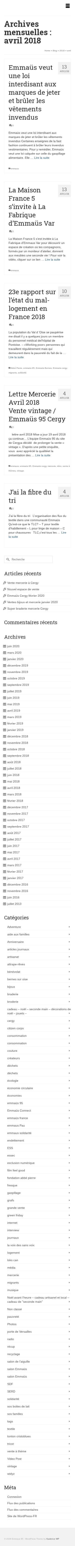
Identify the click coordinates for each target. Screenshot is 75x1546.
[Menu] (67, 6)
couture (12, 1050)
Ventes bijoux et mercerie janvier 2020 (32, 602)
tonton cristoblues (19, 1436)
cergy (11, 1020)
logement (13, 1252)
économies (14, 1095)
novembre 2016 (17, 891)
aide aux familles (18, 934)
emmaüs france (17, 1118)
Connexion (14, 1496)
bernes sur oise (17, 979)
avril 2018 (13, 788)
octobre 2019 (16, 678)
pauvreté (13, 1316)
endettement (15, 1140)
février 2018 (15, 800)
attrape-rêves (16, 964)
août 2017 (14, 833)
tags (10, 1421)
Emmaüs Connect (19, 1110)
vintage (20, 471)
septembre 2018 (18, 755)
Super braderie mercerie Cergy (27, 608)
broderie (12, 1001)
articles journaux (18, 949)
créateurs (13, 1058)
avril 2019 (13, 710)
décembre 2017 (17, 807)
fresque (12, 1185)
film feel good (16, 1170)
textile (11, 1428)
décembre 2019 (17, 665)
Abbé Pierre (16, 368)
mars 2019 (14, 717)
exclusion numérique (21, 1163)
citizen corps (15, 1028)
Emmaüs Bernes (44, 368)
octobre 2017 (16, 820)
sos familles (15, 1414)
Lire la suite (41, 157)
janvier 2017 (15, 878)
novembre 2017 (17, 813)
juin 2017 (13, 845)
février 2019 (15, 723)
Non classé (14, 1309)
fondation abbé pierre (21, 1177)
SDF (10, 1384)
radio (10, 1339)
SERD (11, 1391)
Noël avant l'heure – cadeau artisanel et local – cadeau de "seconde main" (38, 1299)
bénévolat (13, 971)
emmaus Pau (16, 1125)
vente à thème (16, 1451)
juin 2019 (13, 697)
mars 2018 (14, 794)
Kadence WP (52, 1539)
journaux (13, 1237)
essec (11, 1155)
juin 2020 (13, 646)
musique (13, 1290)
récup (11, 1346)
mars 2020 (14, 652)
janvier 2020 (15, 659)
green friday (15, 1215)
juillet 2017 (14, 839)
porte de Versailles (19, 1331)
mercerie (52, 466)
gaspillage (14, 1192)
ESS (10, 1148)
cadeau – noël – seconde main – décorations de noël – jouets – (39, 1011)
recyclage (13, 1354)
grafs (10, 1200)
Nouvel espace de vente (23, 589)
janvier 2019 (15, 730)
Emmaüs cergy (60, 368)
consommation (17, 1035)
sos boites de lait (18, 1406)
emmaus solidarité (19, 1133)
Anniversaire (15, 941)
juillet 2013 (14, 903)
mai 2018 (13, 781)
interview (13, 1230)
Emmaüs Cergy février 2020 (25, 595)
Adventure (14, 927)
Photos (11, 1324)
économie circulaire (20, 1088)
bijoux (11, 986)
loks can (12, 1260)
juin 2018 (13, 775)
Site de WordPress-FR (22, 1516)
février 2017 (15, 871)
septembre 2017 (18, 826)
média (11, 1267)
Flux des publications (21, 1503)
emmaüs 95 (29, 368)
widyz (11, 1473)
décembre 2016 (17, 884)
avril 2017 (13, 858)
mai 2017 (13, 852)
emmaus (15, 168)
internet (12, 1222)
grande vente (16, 1207)
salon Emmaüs (17, 1369)
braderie (12, 994)
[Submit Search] (7, 559)
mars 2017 (14, 865)
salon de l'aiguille (18, 1361)
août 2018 (14, 762)
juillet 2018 (14, 768)
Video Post (14, 1458)
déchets (12, 1065)
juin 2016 (13, 897)
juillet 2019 (14, 691)
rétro (59, 466)
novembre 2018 (17, 742)
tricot (10, 1443)
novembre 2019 (17, 672)
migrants (13, 372)
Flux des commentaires (22, 1509)
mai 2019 (13, 704)
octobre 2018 (16, 749)
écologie (12, 1080)
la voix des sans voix (20, 1245)
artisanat (13, 956)
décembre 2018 (17, 736)
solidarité (22, 372)
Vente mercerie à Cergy (23, 582)
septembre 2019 (18, 684)
